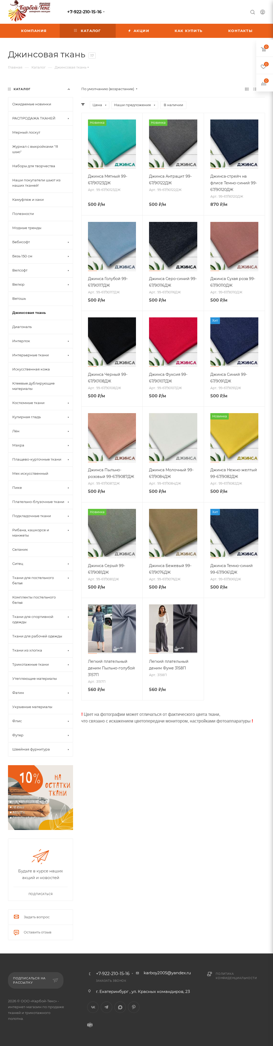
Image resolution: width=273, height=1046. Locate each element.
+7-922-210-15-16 (84, 11)
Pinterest (133, 1007)
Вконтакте (93, 1007)
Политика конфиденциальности (236, 976)
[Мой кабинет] (262, 12)
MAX (120, 1007)
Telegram (106, 1007)
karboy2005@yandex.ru (167, 972)
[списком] (255, 89)
